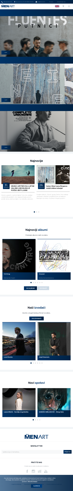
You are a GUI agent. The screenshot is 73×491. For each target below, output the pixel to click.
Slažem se (36, 486)
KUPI (6, 52)
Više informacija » (32, 481)
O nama (51, 1)
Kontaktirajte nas (61, 1)
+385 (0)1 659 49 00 (7, 1)
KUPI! (6, 100)
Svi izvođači (36, 318)
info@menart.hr (41, 1)
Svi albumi (30, 288)
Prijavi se (67, 451)
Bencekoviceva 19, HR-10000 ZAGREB (24, 1)
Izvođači (43, 288)
